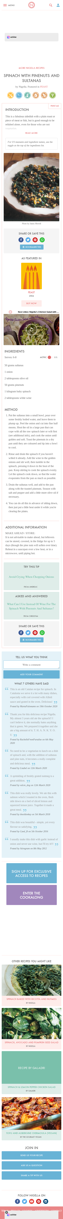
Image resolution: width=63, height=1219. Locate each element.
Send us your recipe (31, 1155)
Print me (55, 106)
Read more (31, 133)
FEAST (44, 86)
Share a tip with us (31, 1175)
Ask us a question (31, 1165)
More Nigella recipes (32, 67)
